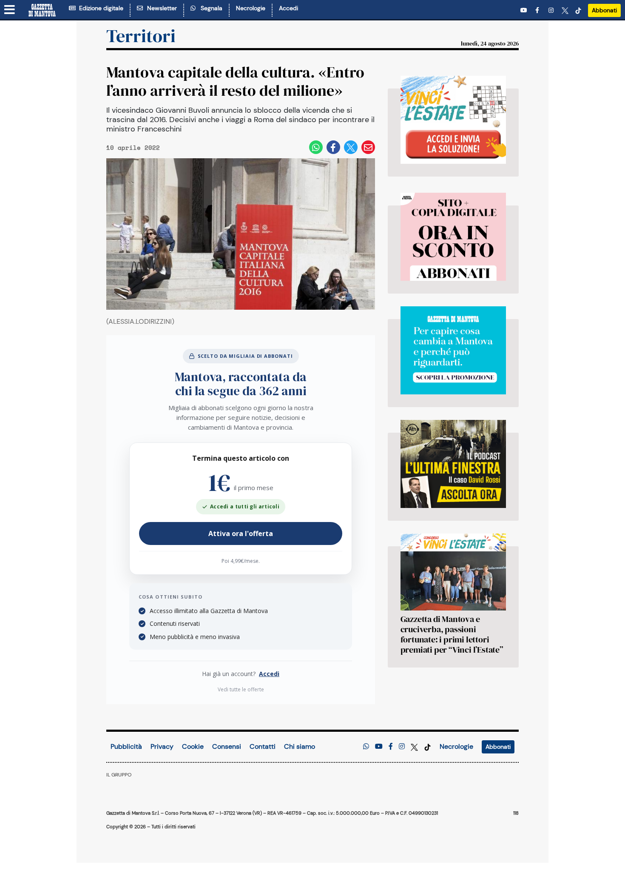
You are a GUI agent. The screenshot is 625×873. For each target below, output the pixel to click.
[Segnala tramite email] (368, 147)
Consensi (226, 746)
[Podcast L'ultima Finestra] (453, 464)
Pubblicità (126, 746)
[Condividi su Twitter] (351, 147)
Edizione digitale (99, 8)
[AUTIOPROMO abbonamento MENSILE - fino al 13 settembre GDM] (453, 350)
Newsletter (160, 8)
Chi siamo (299, 746)
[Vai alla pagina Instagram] (551, 10)
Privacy (162, 746)
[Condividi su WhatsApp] (316, 147)
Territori (141, 35)
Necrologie (250, 8)
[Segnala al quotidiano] (366, 746)
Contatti (263, 746)
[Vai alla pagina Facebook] (538, 10)
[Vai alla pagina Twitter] (565, 10)
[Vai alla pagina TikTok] (578, 10)
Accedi (288, 8)
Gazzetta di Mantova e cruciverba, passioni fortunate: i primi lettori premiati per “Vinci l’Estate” (452, 634)
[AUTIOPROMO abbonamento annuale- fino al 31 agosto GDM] (453, 237)
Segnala (209, 8)
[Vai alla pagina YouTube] (524, 10)
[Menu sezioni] (9, 10)
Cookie (193, 746)
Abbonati (604, 10)
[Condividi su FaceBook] (333, 147)
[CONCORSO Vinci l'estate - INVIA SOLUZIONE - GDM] (453, 120)
